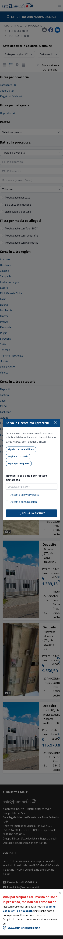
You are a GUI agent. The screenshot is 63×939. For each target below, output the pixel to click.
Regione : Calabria (18, 456)
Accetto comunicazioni (23, 502)
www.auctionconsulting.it (24, 928)
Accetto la (24, 494)
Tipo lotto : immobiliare (21, 449)
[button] (61, 893)
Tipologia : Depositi (19, 463)
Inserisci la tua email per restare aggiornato (26, 477)
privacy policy (31, 494)
